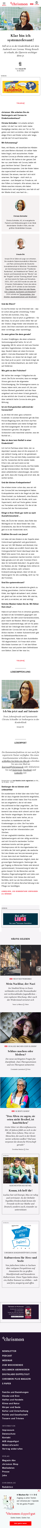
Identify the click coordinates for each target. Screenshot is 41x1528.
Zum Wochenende (12, 1365)
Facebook (27, 769)
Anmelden (36, 3)
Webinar (7, 1360)
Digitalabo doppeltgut (16, 1374)
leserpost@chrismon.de (13, 766)
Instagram (17, 769)
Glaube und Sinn (11, 1396)
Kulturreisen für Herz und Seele (20, 1259)
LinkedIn (18, 772)
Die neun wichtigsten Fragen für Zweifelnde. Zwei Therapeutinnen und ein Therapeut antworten (20, 1062)
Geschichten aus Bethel (20, 1186)
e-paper (6, 1383)
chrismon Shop (10, 1464)
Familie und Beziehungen (15, 1392)
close (39, 1491)
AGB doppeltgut (10, 1441)
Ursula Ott (22, 69)
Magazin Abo (9, 1460)
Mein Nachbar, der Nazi (20, 984)
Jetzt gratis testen (20, 1523)
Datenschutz (8, 1434)
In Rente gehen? (22, 1111)
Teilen (20, 103)
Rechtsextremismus (22, 979)
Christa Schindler (20, 216)
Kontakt (6, 1437)
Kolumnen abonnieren (16, 1369)
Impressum (8, 1430)
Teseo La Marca (17, 1004)
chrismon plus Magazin (16, 1379)
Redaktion (7, 1487)
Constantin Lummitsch (18, 1069)
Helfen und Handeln (12, 1399)
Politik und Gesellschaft (15, 1414)
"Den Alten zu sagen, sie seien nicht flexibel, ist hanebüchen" (20, 1119)
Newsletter (9, 1351)
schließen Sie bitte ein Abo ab (15, 761)
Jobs (4, 1475)
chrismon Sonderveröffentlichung (20, 1253)
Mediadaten (8, 1468)
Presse (5, 1471)
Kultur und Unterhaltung (15, 1411)
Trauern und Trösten (13, 1418)
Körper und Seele (11, 1407)
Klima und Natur (11, 1403)
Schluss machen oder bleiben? (22, 1046)
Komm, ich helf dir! (20, 1190)
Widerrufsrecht (10, 1445)
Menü (4, 5)
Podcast (7, 1356)
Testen (30, 4)
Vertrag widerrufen (12, 1449)
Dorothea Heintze (17, 1149)
